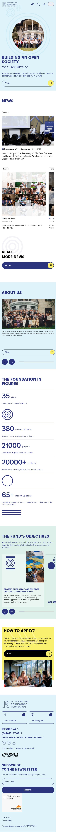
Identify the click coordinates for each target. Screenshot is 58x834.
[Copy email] (18, 729)
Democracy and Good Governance (17, 149)
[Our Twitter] (4, 743)
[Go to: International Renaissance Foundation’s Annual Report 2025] (24, 197)
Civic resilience (9, 218)
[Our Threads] (14, 743)
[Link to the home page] (10, 4)
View (7, 352)
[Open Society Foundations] (11, 755)
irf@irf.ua (9, 729)
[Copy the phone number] (21, 733)
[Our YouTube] (9, 743)
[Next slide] (12, 362)
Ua (43, 4)
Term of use (6, 818)
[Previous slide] (5, 362)
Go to (8, 265)
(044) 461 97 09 (10, 733)
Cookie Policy (7, 821)
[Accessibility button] (32, 4)
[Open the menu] (51, 4)
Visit (7, 83)
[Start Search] (38, 4)
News (5, 112)
